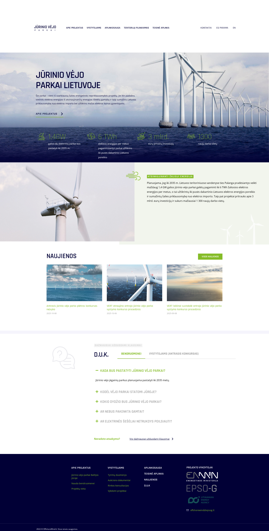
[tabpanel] (165, 397)
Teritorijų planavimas (136, 27)
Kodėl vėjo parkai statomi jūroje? (128, 392)
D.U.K (147, 485)
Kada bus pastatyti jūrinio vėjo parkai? (132, 371)
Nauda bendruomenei (83, 483)
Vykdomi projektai (117, 490)
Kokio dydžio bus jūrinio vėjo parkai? (131, 402)
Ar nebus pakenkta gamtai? (122, 411)
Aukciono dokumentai (119, 480)
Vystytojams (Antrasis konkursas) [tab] (174, 354)
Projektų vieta (78, 488)
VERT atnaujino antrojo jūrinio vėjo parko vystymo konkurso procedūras (130, 307)
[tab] (206, 354)
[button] (163, 371)
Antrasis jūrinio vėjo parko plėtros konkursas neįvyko (72, 307)
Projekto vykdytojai (199, 467)
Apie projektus (74, 27)
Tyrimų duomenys (117, 474)
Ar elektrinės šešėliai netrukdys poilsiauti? (136, 421)
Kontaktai (206, 27)
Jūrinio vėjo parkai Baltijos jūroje (85, 476)
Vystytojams (94, 27)
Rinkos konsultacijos (118, 485)
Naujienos (150, 479)
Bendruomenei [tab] (131, 354)
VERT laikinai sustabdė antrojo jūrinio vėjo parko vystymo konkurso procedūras (194, 307)
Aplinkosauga (112, 27)
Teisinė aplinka (161, 27)
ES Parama (222, 27)
